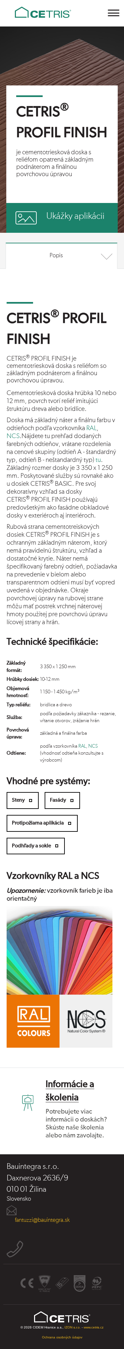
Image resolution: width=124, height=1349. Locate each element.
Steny (18, 800)
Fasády (58, 800)
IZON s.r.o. (72, 1327)
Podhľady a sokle (31, 846)
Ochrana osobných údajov (62, 1337)
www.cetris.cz (93, 1327)
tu (98, 460)
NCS (13, 436)
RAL (91, 428)
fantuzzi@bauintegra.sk (42, 1220)
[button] (114, 13)
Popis (56, 256)
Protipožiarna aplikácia (38, 823)
